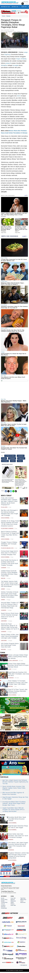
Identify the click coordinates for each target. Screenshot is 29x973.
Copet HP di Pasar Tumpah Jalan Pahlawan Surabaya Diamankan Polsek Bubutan (17, 691)
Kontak (2, 898)
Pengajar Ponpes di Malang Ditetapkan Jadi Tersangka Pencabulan (9, 544)
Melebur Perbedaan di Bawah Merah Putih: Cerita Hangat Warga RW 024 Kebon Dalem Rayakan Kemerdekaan (9, 594)
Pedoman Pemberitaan (4, 907)
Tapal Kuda (22, 898)
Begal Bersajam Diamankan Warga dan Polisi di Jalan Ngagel (14, 798)
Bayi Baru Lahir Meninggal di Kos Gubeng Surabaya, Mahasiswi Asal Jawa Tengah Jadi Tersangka (9, 512)
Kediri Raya (13, 905)
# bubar (4, 458)
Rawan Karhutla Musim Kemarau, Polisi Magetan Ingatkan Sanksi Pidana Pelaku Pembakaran (13, 788)
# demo (13, 461)
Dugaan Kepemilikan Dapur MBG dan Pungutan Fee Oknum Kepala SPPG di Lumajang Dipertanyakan (12, 809)
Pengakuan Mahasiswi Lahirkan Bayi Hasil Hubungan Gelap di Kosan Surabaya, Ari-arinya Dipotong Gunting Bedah (18, 855)
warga (26, 52)
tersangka (16, 65)
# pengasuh (20, 456)
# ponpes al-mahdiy (10, 456)
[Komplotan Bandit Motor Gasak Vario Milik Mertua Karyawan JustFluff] (4, 820)
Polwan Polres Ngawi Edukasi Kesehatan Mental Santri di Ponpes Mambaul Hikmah (18, 665)
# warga (20, 461)
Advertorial (22, 902)
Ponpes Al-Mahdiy (21, 59)
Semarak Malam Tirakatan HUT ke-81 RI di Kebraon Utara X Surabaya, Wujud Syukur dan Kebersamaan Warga (10, 605)
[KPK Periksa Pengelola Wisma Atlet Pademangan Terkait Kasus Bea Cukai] (24, 646)
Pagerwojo (7, 54)
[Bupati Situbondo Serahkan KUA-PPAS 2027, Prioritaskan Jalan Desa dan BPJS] (4, 675)
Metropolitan (15, 6)
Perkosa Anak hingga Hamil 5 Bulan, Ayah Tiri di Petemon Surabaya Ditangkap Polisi (9, 553)
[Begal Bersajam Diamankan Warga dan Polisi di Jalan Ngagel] (4, 828)
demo (18, 96)
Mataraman (13, 901)
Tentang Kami (4, 902)
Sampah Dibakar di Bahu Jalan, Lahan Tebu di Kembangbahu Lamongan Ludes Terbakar (10, 636)
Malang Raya (23, 899)
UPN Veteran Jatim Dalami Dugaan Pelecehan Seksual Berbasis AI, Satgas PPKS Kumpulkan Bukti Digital (18, 845)
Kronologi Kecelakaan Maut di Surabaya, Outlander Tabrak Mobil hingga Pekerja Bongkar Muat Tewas (13, 803)
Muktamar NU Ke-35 (5, 6)
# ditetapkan (12, 458)
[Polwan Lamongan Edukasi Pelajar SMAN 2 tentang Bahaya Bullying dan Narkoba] (4, 657)
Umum (21, 901)
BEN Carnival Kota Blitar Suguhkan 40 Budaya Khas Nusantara (12, 793)
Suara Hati (24, 6)
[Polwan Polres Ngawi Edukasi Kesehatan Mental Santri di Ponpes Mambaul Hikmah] (4, 666)
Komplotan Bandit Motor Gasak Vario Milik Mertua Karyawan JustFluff (17, 819)
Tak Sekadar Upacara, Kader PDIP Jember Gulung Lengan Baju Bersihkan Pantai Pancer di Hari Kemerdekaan (10, 583)
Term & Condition (3, 904)
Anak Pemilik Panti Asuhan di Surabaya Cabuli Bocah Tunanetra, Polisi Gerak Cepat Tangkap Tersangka (9, 562)
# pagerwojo (21, 458)
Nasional (12, 899)
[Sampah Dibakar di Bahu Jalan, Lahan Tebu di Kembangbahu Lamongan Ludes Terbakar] (24, 637)
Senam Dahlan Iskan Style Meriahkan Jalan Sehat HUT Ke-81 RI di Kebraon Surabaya (18, 835)
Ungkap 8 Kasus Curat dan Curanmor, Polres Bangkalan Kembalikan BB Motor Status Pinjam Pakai (9, 573)
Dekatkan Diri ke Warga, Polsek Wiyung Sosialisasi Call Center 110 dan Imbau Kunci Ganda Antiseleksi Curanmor (10, 523)
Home (3, 16)
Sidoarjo (8, 16)
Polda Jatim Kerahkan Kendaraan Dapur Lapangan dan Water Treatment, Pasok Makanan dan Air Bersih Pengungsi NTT (9, 501)
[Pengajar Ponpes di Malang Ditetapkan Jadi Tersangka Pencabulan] (24, 545)
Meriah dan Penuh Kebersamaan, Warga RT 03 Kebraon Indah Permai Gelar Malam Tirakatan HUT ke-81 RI (10, 626)
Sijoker (12, 902)
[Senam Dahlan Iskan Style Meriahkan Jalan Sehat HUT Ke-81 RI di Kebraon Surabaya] (4, 836)
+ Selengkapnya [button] (23, 965)
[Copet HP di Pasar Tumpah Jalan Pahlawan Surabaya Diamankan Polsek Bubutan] (4, 692)
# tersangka (5, 461)
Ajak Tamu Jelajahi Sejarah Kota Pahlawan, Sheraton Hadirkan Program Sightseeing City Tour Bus (14, 781)
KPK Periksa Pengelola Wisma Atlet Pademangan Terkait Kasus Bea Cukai (10, 645)
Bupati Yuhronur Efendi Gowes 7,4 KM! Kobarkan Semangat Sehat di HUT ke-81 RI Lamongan (10, 615)
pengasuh (8, 63)
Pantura (12, 904)
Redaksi (3, 901)
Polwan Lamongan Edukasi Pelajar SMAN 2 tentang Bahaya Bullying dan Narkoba (18, 656)
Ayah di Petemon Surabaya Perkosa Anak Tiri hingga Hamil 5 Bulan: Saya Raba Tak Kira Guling (10, 534)
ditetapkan (4, 65)
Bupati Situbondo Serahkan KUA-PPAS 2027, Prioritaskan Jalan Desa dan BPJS (18, 674)
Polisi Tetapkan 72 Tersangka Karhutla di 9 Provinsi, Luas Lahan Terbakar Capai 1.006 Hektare (18, 682)
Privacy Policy (4, 899)
